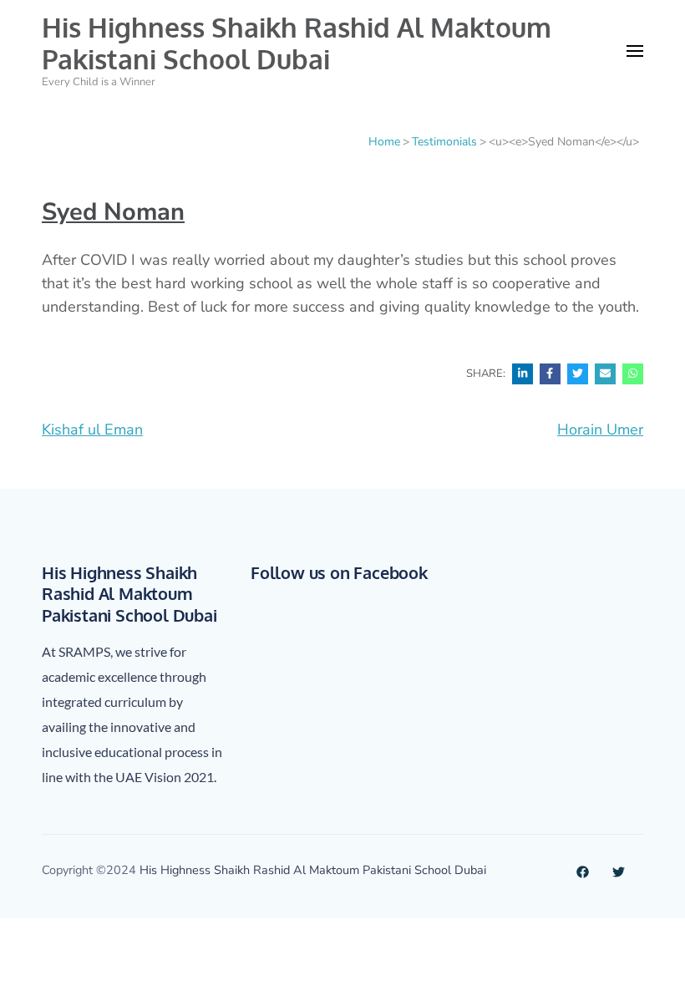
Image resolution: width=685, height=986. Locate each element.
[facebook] (582, 869)
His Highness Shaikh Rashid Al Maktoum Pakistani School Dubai (296, 43)
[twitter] (618, 869)
